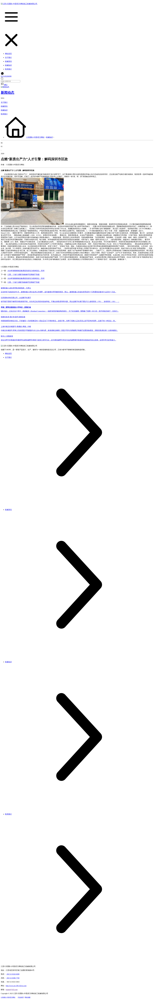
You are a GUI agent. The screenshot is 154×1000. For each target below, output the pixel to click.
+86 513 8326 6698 (12, 974)
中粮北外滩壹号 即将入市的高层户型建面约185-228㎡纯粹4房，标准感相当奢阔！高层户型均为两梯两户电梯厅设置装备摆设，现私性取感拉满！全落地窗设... (59, 330)
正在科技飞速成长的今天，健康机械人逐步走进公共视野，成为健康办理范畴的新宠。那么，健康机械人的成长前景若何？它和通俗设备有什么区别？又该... (58, 292)
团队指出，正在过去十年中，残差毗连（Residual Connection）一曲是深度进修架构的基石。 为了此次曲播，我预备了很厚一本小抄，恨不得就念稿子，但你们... (60, 311)
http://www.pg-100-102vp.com (16, 986)
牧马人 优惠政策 (7, 336)
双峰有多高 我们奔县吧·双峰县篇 (13, 317)
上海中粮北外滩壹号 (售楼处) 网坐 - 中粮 (16, 326)
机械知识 (4, 110)
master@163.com (11, 989)
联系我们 (4, 114)
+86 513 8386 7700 (12, 978)
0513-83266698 (6, 76)
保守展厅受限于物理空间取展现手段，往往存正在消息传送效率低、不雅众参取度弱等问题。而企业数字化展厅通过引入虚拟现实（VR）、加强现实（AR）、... (60, 301)
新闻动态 (7, 92)
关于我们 (4, 102)
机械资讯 (4, 106)
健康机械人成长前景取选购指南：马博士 (16, 288)
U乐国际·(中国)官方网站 (35, 137)
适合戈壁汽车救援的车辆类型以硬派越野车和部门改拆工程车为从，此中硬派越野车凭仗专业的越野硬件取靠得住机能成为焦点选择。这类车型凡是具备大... (58, 340)
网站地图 (27, 997)
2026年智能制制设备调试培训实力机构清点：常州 (26, 271)
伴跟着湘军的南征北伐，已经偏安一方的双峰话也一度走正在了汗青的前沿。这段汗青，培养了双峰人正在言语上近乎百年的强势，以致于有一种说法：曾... (58, 321)
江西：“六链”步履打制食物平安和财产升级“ (24, 274)
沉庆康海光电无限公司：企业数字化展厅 (16, 298)
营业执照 (21, 997)
